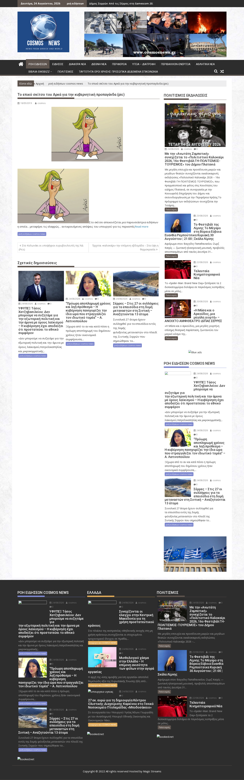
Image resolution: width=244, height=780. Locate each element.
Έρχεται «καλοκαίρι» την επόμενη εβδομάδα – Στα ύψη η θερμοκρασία (125, 247)
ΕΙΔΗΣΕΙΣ (57, 64)
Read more (141, 226)
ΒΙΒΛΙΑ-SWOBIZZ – (40, 71)
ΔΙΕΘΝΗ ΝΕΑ (98, 64)
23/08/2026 (202, 215)
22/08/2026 (202, 262)
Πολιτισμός (65, 71)
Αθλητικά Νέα (205, 64)
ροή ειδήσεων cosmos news (32, 234)
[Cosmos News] (21, 63)
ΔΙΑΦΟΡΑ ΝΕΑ (77, 64)
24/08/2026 (27, 303)
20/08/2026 (202, 301)
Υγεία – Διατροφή (143, 64)
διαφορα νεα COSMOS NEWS (102, 642)
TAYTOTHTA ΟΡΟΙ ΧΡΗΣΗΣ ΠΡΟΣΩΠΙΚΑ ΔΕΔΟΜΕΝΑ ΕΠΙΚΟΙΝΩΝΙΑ (118, 71)
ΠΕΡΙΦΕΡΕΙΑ (119, 64)
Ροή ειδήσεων (38, 64)
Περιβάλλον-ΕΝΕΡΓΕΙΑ (175, 64)
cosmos (42, 103)
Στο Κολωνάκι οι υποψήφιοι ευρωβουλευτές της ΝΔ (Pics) (51, 247)
